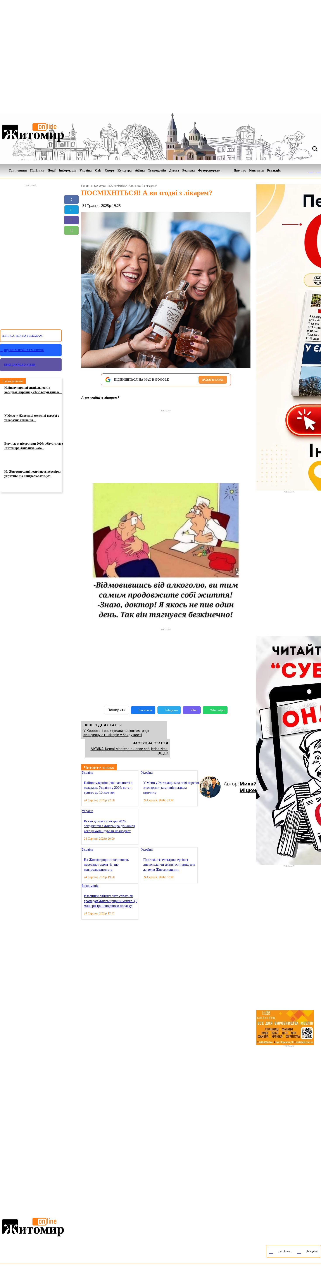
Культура (100, 185)
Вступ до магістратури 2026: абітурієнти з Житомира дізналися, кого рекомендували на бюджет (110, 826)
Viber (194, 710)
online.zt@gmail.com (240, 1273)
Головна (86, 185)
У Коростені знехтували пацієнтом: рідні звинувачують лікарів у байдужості (116, 733)
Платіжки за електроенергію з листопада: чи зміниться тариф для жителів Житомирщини (169, 864)
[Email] (71, 240)
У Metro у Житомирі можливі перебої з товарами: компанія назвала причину (171, 787)
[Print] (71, 261)
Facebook (145, 710)
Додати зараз (212, 379)
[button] (315, 149)
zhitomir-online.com (186, 1273)
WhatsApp (217, 710)
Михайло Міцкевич (252, 786)
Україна (87, 772)
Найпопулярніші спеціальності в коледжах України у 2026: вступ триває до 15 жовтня (108, 787)
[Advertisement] (31, 254)
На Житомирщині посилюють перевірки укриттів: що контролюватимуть (32, 474)
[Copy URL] (71, 250)
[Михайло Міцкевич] (211, 787)
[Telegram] (318, 170)
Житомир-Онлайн (35, 1273)
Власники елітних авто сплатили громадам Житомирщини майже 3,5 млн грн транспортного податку (110, 901)
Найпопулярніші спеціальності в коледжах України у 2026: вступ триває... (33, 390)
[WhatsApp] (71, 230)
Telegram (171, 710)
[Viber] (71, 220)
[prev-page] (200, 772)
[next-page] (204, 772)
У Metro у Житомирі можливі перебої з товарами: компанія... (31, 418)
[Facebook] (311, 170)
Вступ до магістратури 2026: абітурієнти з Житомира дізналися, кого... (33, 446)
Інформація (90, 886)
